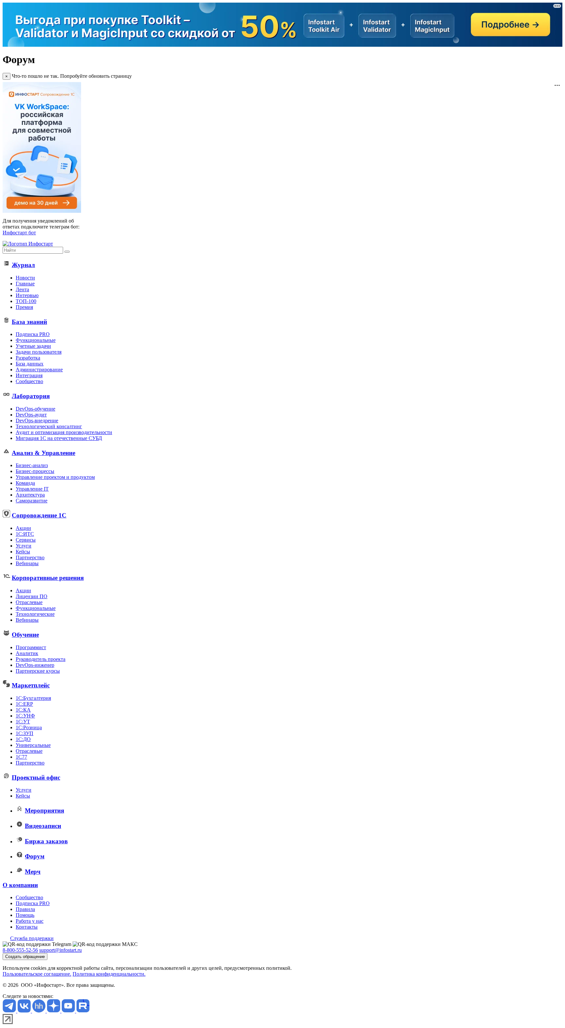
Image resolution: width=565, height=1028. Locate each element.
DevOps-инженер (35, 665)
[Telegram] (10, 1011)
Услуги (23, 545)
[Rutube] (83, 1011)
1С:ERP (24, 704)
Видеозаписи (43, 825)
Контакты (27, 927)
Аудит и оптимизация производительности (64, 432)
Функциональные (36, 340)
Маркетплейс (31, 685)
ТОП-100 (26, 301)
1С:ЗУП (24, 733)
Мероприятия (44, 810)
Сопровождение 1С (39, 515)
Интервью (27, 295)
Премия (24, 307)
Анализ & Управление (43, 452)
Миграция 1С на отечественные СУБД (59, 438)
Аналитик (27, 653)
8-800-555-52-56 (20, 950)
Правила (25, 909)
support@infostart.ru (60, 950)
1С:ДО (23, 739)
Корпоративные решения (48, 577)
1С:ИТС (25, 534)
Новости (25, 277)
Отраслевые (29, 602)
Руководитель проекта (40, 659)
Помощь (25, 915)
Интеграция (29, 375)
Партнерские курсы (38, 671)
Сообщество (29, 381)
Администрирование (39, 369)
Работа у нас (29, 921)
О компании (20, 885)
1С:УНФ (25, 715)
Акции (23, 528)
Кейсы (23, 551)
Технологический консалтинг (49, 426)
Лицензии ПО (31, 596)
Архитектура (30, 494)
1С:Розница (29, 727)
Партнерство (30, 557)
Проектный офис (36, 777)
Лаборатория (31, 396)
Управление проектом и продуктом (55, 477)
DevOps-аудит (31, 414)
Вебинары (27, 563)
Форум (34, 856)
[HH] (39, 1011)
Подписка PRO (33, 334)
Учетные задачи (33, 346)
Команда (25, 483)
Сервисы (26, 540)
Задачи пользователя (38, 352)
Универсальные (33, 745)
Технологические (35, 614)
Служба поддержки (32, 938)
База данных (29, 363)
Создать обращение (25, 956)
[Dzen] (54, 1011)
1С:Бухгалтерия (33, 698)
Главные (25, 283)
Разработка (28, 358)
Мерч (33, 871)
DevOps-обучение (35, 409)
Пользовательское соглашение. (37, 974)
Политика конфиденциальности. (109, 974)
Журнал (23, 264)
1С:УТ (23, 721)
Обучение (25, 634)
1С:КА (23, 710)
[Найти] (67, 252)
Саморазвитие (31, 500)
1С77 (21, 757)
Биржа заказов (46, 841)
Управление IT (32, 489)
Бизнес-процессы (35, 471)
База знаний (29, 321)
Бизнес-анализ (32, 465)
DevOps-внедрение (37, 420)
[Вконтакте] (24, 1011)
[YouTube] (68, 1011)
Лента (22, 289)
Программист (31, 647)
